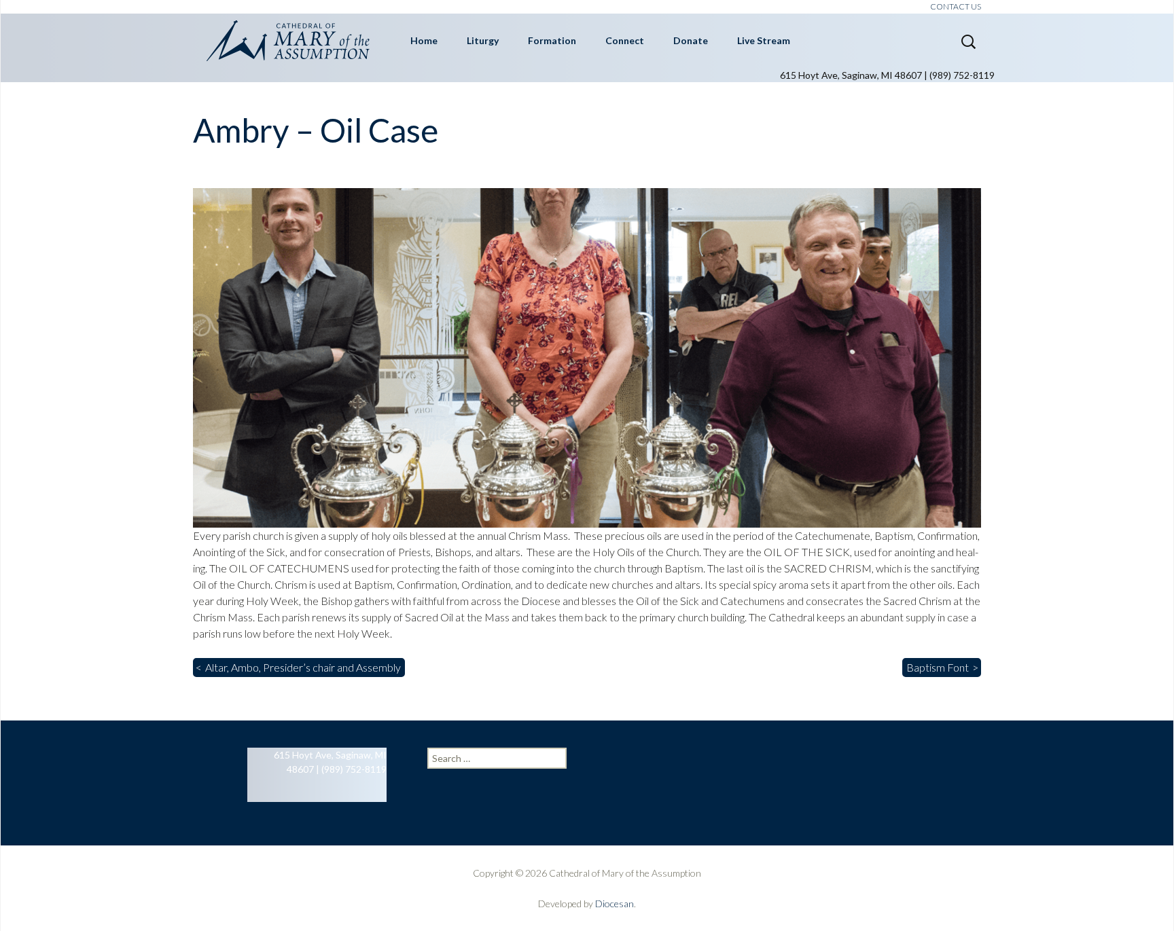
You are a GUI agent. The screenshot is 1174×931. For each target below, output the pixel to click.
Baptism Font (937, 667)
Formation (552, 40)
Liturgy (483, 40)
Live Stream (763, 40)
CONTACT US (955, 6)
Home (424, 40)
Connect (624, 40)
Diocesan (614, 903)
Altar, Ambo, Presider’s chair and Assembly (303, 667)
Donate (690, 40)
